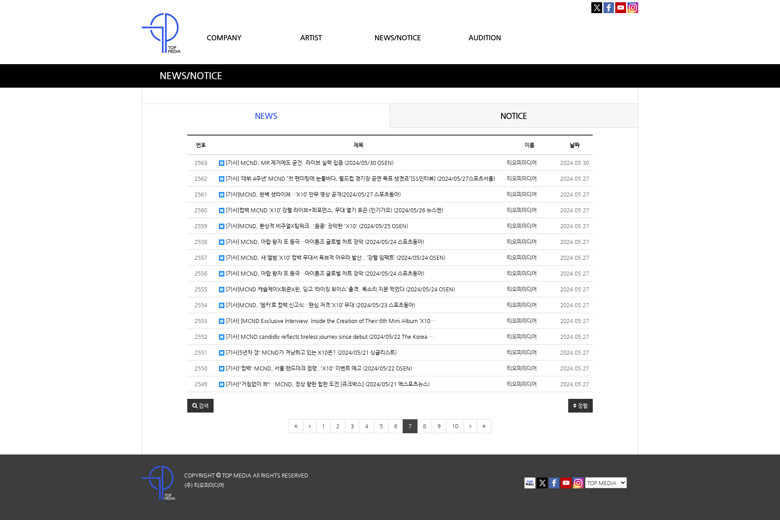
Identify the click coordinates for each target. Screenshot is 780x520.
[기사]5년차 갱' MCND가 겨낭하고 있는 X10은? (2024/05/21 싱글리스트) (310, 352)
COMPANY (224, 37)
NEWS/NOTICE (398, 37)
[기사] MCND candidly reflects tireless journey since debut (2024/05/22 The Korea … (329, 336)
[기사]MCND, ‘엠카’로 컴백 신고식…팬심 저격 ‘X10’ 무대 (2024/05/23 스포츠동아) (319, 305)
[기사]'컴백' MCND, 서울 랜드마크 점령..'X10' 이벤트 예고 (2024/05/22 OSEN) (318, 368)
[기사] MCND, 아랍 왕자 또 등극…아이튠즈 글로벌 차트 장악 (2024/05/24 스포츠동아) (324, 242)
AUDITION (485, 37)
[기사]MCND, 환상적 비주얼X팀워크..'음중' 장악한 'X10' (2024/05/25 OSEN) (316, 226)
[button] (200, 405)
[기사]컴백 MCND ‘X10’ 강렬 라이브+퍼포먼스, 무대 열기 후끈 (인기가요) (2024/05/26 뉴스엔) (333, 210)
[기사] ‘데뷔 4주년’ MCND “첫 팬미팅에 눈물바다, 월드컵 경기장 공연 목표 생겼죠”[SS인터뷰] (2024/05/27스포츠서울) (359, 178)
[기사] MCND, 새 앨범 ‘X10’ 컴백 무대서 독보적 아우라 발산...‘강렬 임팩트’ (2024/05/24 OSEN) (335, 257)
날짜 (575, 145)
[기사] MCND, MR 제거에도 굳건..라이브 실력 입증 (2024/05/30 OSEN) (309, 162)
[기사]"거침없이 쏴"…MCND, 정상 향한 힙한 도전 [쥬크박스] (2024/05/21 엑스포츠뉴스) (327, 384)
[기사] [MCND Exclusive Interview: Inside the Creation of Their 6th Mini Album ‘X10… (329, 321)
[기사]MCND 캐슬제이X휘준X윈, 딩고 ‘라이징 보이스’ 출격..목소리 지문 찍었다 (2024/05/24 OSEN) (339, 289)
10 (455, 426)
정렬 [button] (582, 406)
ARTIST (311, 37)
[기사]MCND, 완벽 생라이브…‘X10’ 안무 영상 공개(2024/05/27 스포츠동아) (312, 194)
